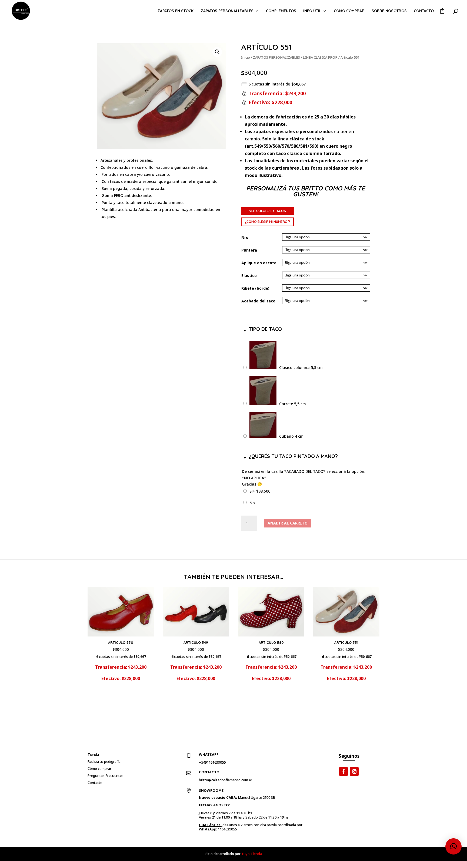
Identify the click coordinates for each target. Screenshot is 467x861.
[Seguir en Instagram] (354, 771)
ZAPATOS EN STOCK (175, 11)
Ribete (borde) (255, 288)
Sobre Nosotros (389, 11)
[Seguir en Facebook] (343, 771)
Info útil (312, 11)
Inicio (245, 57)
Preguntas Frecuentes (106, 775)
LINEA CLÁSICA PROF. (320, 57)
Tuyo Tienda (251, 853)
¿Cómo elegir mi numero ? (267, 222)
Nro (244, 237)
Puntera (249, 250)
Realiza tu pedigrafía (104, 761)
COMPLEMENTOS (281, 11)
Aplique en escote (258, 262)
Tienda (93, 754)
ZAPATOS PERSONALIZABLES (227, 11)
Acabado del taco (258, 301)
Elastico (249, 275)
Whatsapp (209, 754)
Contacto (424, 11)
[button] (217, 52)
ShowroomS (211, 790)
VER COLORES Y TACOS (267, 211)
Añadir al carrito (288, 523)
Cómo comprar (349, 11)
